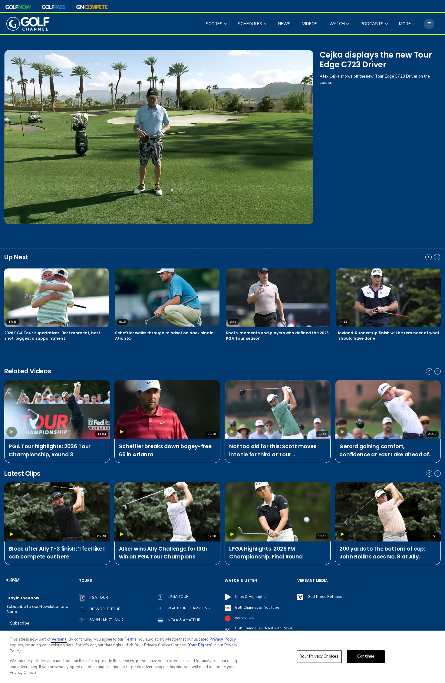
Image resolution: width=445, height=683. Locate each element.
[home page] (28, 24)
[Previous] (428, 257)
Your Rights (199, 645)
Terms (130, 639)
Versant (59, 639)
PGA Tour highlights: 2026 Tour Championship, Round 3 (50, 450)
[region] (222, 657)
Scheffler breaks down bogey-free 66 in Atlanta (165, 450)
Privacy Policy (222, 639)
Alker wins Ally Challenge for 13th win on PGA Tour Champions (163, 552)
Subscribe (19, 623)
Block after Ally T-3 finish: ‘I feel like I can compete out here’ (57, 552)
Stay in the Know (22, 598)
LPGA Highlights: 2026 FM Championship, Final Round (266, 552)
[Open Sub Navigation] (226, 23)
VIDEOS (310, 24)
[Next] (437, 257)
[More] (429, 23)
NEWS (284, 24)
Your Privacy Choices (319, 656)
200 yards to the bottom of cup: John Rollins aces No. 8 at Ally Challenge (382, 553)
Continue (365, 656)
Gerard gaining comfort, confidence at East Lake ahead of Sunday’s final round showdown (384, 450)
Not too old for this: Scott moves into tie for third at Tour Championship (273, 450)
